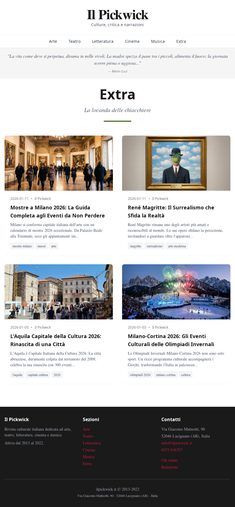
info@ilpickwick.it (176, 443)
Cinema (132, 41)
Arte (53, 41)
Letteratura (102, 41)
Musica (158, 41)
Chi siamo (169, 460)
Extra (181, 41)
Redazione (169, 467)
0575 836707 (172, 449)
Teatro (74, 41)
